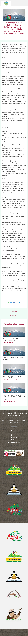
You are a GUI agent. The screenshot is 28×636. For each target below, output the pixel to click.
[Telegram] (11, 302)
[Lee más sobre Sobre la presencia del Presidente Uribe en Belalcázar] (14, 332)
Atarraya (23, 632)
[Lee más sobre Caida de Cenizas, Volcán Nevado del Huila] (14, 350)
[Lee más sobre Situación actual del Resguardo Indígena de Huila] (14, 369)
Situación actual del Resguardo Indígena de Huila (12, 377)
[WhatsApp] (8, 302)
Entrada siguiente (14, 315)
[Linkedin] (20, 302)
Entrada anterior (14, 311)
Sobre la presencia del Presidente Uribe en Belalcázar (13, 339)
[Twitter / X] (17, 302)
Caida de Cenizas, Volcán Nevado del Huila (13, 358)
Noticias (19, 36)
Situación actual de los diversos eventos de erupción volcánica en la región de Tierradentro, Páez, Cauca (14, 397)
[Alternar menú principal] (25, 3)
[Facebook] (14, 302)
